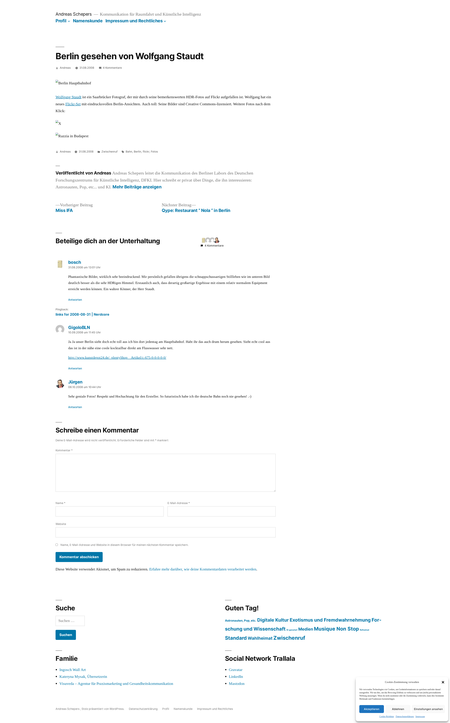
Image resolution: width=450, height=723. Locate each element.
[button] (443, 682)
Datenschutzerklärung (405, 716)
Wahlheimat (260, 638)
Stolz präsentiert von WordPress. (103, 709)
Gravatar (235, 669)
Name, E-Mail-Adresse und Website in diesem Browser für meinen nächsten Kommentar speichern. (124, 545)
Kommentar (64, 450)
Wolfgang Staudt (68, 97)
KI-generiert (292, 630)
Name (60, 503)
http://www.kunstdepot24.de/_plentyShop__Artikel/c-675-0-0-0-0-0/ (117, 358)
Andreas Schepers (74, 14)
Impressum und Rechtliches (134, 20)
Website (61, 524)
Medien (305, 629)
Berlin (137, 151)
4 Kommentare (112, 67)
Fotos (154, 151)
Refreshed (364, 630)
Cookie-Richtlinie (386, 716)
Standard (236, 638)
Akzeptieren (371, 709)
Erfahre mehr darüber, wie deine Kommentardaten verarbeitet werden (202, 569)
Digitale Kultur (273, 620)
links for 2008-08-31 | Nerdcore (82, 314)
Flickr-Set (73, 104)
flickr (146, 151)
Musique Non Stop (336, 629)
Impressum (420, 716)
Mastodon (237, 683)
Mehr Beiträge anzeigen (136, 186)
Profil (61, 20)
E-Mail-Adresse (179, 503)
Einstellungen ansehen (428, 709)
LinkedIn (236, 676)
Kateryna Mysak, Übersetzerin (83, 676)
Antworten (75, 299)
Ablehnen (398, 709)
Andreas (65, 67)
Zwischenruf (109, 151)
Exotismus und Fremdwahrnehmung (330, 620)
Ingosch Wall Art (72, 669)
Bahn (129, 151)
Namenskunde (88, 20)
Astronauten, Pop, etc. (240, 620)
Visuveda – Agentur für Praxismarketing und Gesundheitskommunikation (116, 683)
